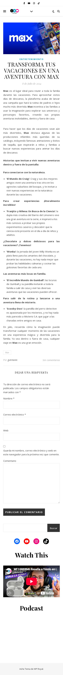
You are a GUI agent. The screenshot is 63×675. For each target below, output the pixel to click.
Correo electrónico (14, 414)
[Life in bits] (14, 11)
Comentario (9, 460)
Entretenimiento (32, 59)
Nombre (8, 398)
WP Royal (38, 668)
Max (7, 352)
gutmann (12, 359)
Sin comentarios (51, 360)
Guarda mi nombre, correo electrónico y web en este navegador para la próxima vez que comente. (31, 452)
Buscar (53, 528)
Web (5, 430)
